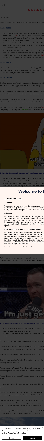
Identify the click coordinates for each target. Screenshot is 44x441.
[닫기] (41, 428)
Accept (32, 438)
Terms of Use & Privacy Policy (17, 433)
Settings (11, 438)
